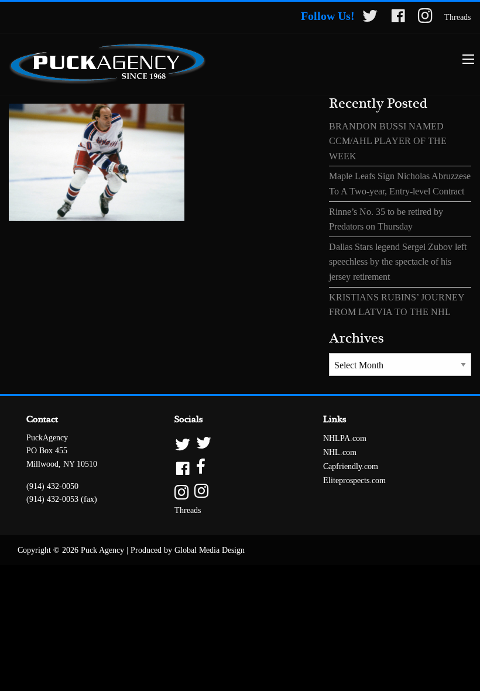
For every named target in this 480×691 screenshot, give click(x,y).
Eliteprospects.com (354, 480)
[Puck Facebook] (398, 18)
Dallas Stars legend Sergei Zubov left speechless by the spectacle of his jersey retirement (398, 262)
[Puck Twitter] (370, 18)
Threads (457, 17)
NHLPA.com (344, 438)
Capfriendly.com (350, 466)
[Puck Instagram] (425, 18)
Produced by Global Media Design (188, 550)
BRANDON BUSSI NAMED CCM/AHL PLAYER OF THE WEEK (388, 141)
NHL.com (339, 452)
